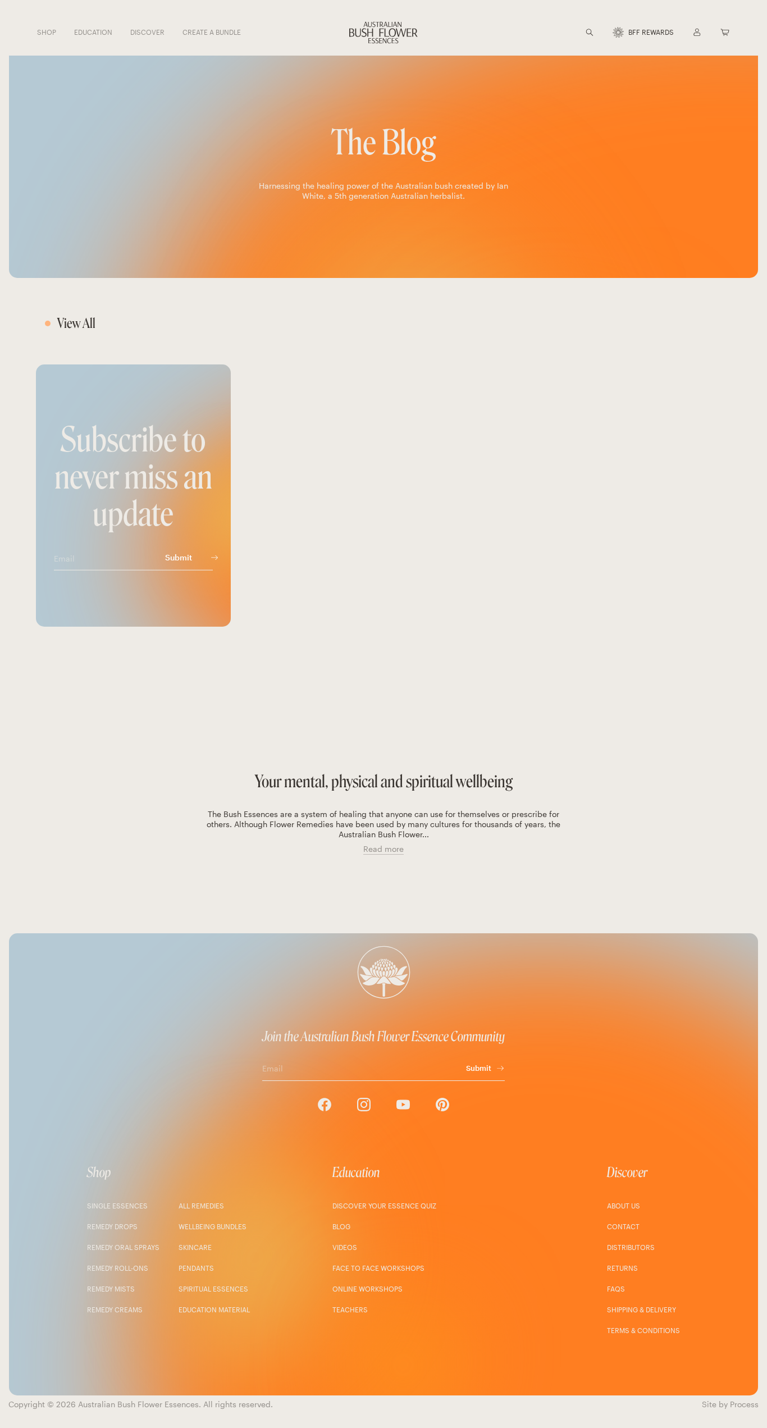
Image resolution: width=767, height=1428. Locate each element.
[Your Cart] (725, 32)
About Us (623, 1206)
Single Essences (117, 1206)
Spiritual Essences (213, 1289)
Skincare (195, 1247)
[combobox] (604, 32)
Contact (623, 1226)
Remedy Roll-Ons (117, 1268)
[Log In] (697, 32)
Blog (341, 1226)
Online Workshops (367, 1289)
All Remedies (201, 1206)
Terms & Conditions (643, 1330)
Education (356, 1172)
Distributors (631, 1247)
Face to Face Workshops (378, 1268)
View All (76, 323)
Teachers (350, 1309)
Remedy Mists (111, 1289)
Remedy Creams (115, 1309)
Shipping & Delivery (641, 1309)
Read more (383, 849)
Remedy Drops (112, 1226)
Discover (627, 1172)
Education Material (214, 1309)
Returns (622, 1268)
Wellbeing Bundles (212, 1226)
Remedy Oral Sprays (123, 1247)
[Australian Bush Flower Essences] (383, 32)
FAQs (616, 1289)
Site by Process (730, 1404)
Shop (99, 1172)
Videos (344, 1247)
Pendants (196, 1268)
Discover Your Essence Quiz (384, 1206)
